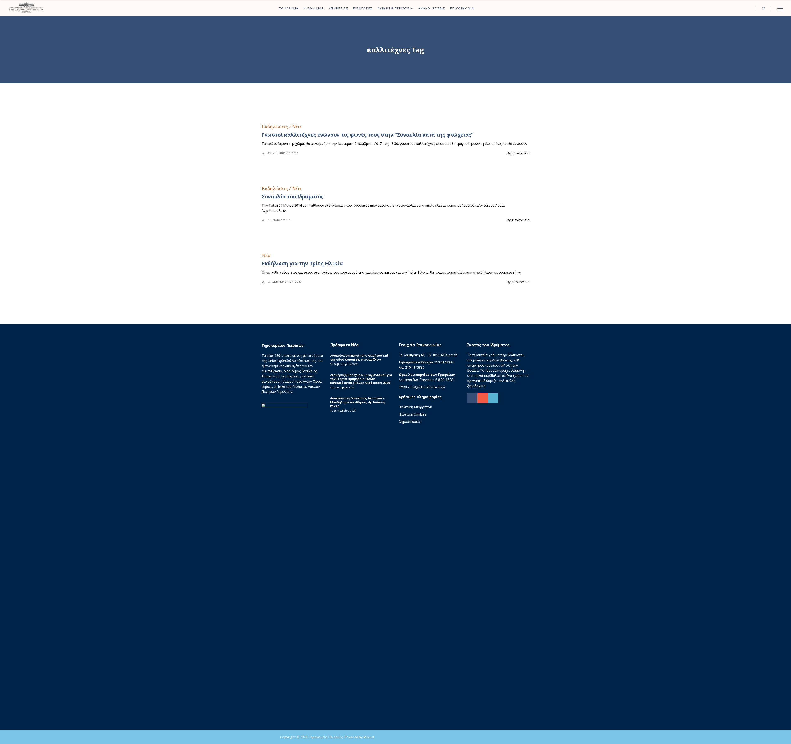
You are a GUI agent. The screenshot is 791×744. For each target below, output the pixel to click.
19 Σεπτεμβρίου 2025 (343, 410)
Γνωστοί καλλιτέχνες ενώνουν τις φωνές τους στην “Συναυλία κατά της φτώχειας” (367, 134)
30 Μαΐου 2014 (279, 219)
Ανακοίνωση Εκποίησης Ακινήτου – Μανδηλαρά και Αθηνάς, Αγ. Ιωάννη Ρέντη (357, 402)
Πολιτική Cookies (412, 414)
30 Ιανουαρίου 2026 (342, 387)
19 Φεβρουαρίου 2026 (343, 364)
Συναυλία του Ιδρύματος (292, 196)
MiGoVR (368, 737)
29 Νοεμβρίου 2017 (283, 153)
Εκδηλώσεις (275, 126)
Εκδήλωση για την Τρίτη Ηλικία (302, 263)
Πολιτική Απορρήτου (415, 407)
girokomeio (520, 153)
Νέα (296, 126)
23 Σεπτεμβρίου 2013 (285, 281)
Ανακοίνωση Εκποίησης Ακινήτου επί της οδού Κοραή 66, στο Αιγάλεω (359, 357)
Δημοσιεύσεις (410, 421)
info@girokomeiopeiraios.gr (426, 387)
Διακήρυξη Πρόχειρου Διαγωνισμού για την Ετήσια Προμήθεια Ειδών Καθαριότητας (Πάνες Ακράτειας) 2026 (361, 379)
